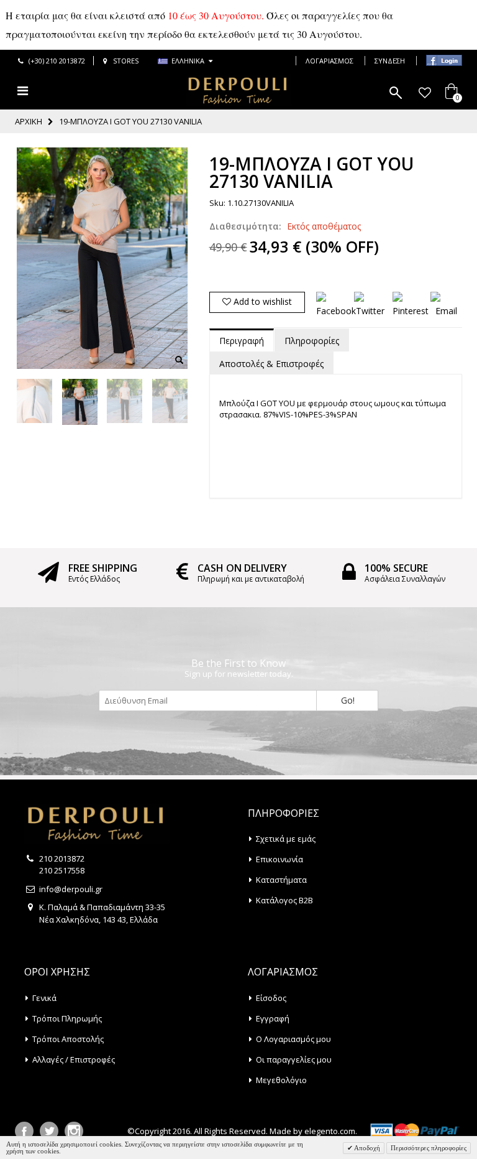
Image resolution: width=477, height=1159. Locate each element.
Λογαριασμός (329, 60)
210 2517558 (61, 870)
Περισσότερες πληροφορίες (428, 1148)
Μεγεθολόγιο (281, 1080)
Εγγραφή (272, 1018)
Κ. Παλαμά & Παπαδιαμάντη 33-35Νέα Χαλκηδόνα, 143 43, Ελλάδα (102, 913)
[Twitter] (49, 1131)
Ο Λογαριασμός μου (293, 1039)
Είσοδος (271, 997)
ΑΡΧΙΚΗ (28, 121)
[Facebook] (24, 1131)
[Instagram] (74, 1131)
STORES (126, 60)
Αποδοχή (366, 1148)
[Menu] (22, 90)
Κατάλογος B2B (284, 900)
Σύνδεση (390, 60)
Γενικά (44, 997)
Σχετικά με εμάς (286, 838)
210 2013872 (61, 858)
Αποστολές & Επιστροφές (271, 364)
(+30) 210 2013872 (57, 60)
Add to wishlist (261, 301)
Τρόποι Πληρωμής (67, 1018)
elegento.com (329, 1131)
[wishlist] (424, 92)
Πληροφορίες (311, 341)
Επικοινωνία (279, 859)
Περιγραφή (241, 341)
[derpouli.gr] (238, 90)
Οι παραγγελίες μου (294, 1059)
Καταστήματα (281, 879)
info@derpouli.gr (70, 889)
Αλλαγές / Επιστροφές (73, 1059)
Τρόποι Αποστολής (68, 1039)
